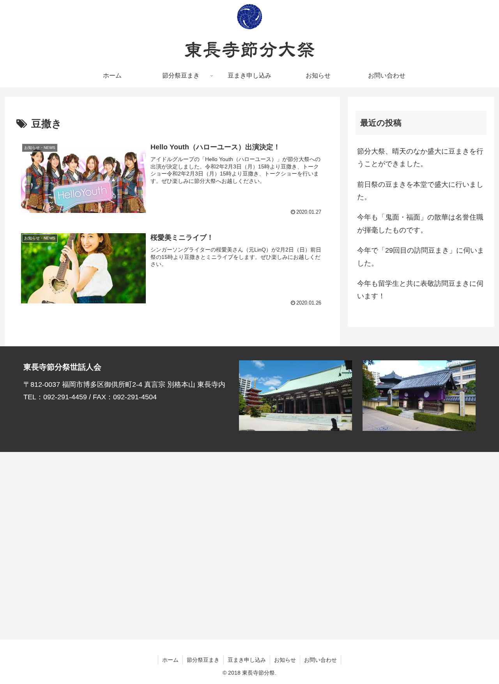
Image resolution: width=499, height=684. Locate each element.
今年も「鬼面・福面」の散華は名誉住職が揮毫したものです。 (420, 223)
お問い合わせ (320, 660)
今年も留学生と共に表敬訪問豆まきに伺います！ (420, 290)
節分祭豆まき (203, 660)
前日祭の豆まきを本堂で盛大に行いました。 (420, 191)
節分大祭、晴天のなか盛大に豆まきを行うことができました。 (420, 157)
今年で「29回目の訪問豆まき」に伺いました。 (420, 256)
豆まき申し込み (247, 660)
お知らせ (285, 660)
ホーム (170, 660)
